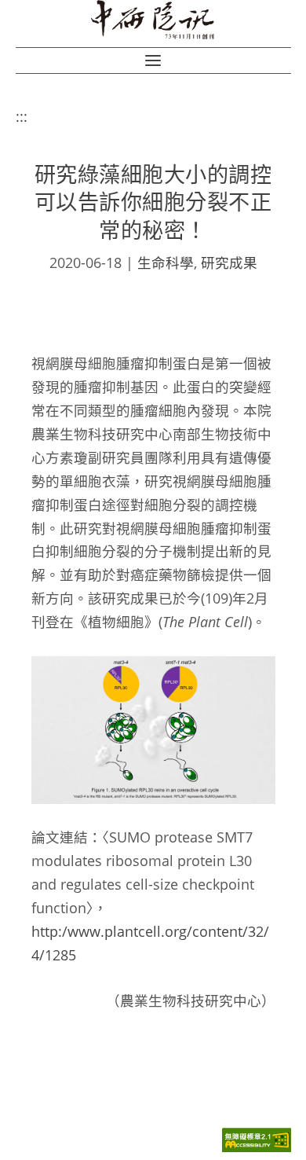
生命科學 (165, 262)
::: (21, 116)
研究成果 (229, 262)
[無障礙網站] (256, 1147)
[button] (153, 60)
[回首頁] (153, 19)
